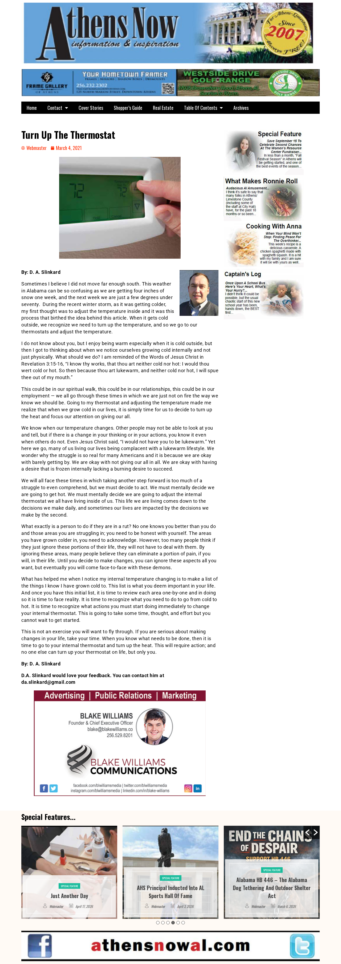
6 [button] (183, 922)
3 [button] (168, 922)
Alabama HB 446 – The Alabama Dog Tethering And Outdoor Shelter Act (170, 888)
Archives (241, 107)
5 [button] (178, 922)
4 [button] (173, 922)
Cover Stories (91, 107)
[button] (307, 832)
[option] (69, 872)
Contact (54, 107)
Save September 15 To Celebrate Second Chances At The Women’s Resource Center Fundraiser (272, 888)
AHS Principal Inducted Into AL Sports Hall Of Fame (69, 892)
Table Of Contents (200, 107)
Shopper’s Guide (128, 107)
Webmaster (57, 906)
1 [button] (158, 922)
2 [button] (163, 922)
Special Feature (69, 878)
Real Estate (163, 107)
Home (32, 107)
